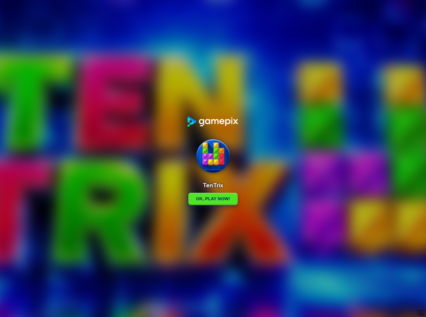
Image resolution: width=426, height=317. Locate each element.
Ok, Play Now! (213, 198)
